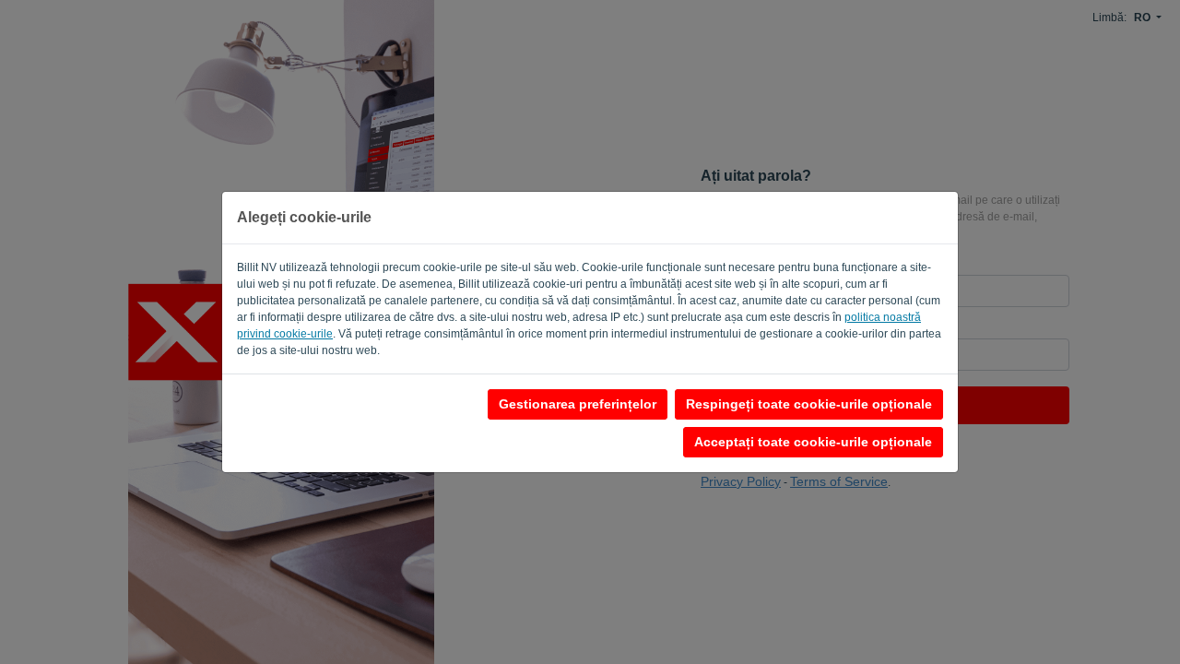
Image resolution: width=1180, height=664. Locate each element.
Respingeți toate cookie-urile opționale (809, 404)
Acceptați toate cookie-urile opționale (813, 441)
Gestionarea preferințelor (577, 404)
